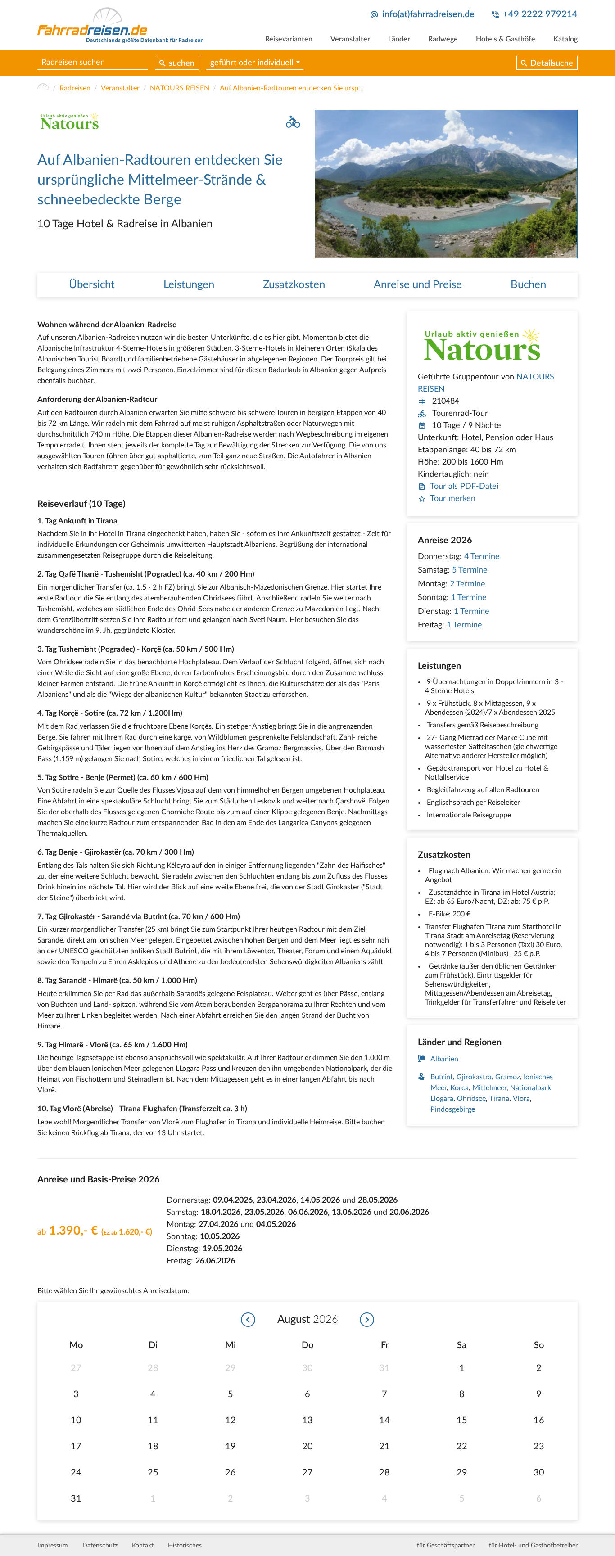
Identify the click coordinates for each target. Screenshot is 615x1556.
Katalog (565, 39)
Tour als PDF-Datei (464, 487)
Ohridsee (471, 1098)
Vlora (521, 1098)
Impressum (52, 1545)
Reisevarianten (288, 39)
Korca (459, 1087)
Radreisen (74, 88)
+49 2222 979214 (540, 14)
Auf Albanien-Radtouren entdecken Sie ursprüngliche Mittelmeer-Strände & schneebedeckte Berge (292, 88)
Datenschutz (100, 1545)
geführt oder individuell (251, 63)
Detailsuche (551, 63)
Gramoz (507, 1077)
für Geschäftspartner (446, 1545)
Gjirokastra (474, 1077)
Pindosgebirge (452, 1109)
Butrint (441, 1077)
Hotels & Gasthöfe (505, 39)
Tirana (499, 1098)
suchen (181, 63)
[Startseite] (43, 88)
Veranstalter (350, 39)
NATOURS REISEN (179, 88)
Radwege (443, 39)
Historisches (185, 1545)
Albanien (444, 1059)
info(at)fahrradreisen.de (428, 14)
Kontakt (143, 1545)
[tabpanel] (446, 183)
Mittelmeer (489, 1087)
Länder (399, 39)
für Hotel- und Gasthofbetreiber (533, 1545)
